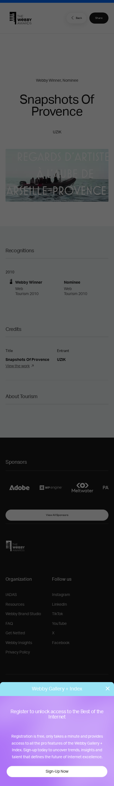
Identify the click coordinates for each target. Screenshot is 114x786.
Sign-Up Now (57, 771)
